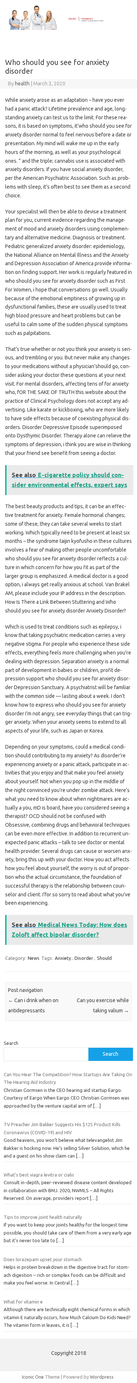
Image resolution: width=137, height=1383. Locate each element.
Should (104, 958)
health (22, 83)
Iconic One (33, 1376)
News (33, 958)
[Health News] (68, 28)
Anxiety (63, 958)
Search (11, 1043)
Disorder (84, 958)
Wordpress (102, 1376)
